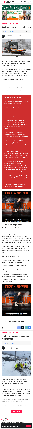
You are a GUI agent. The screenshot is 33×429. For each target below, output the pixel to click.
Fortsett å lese (16, 411)
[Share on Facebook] (5, 31)
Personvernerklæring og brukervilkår (10, 426)
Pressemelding (9, 35)
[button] (28, 426)
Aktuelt (4, 23)
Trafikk (18, 321)
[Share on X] (8, 31)
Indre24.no (9, 1)
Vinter (22, 321)
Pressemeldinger (12, 23)
